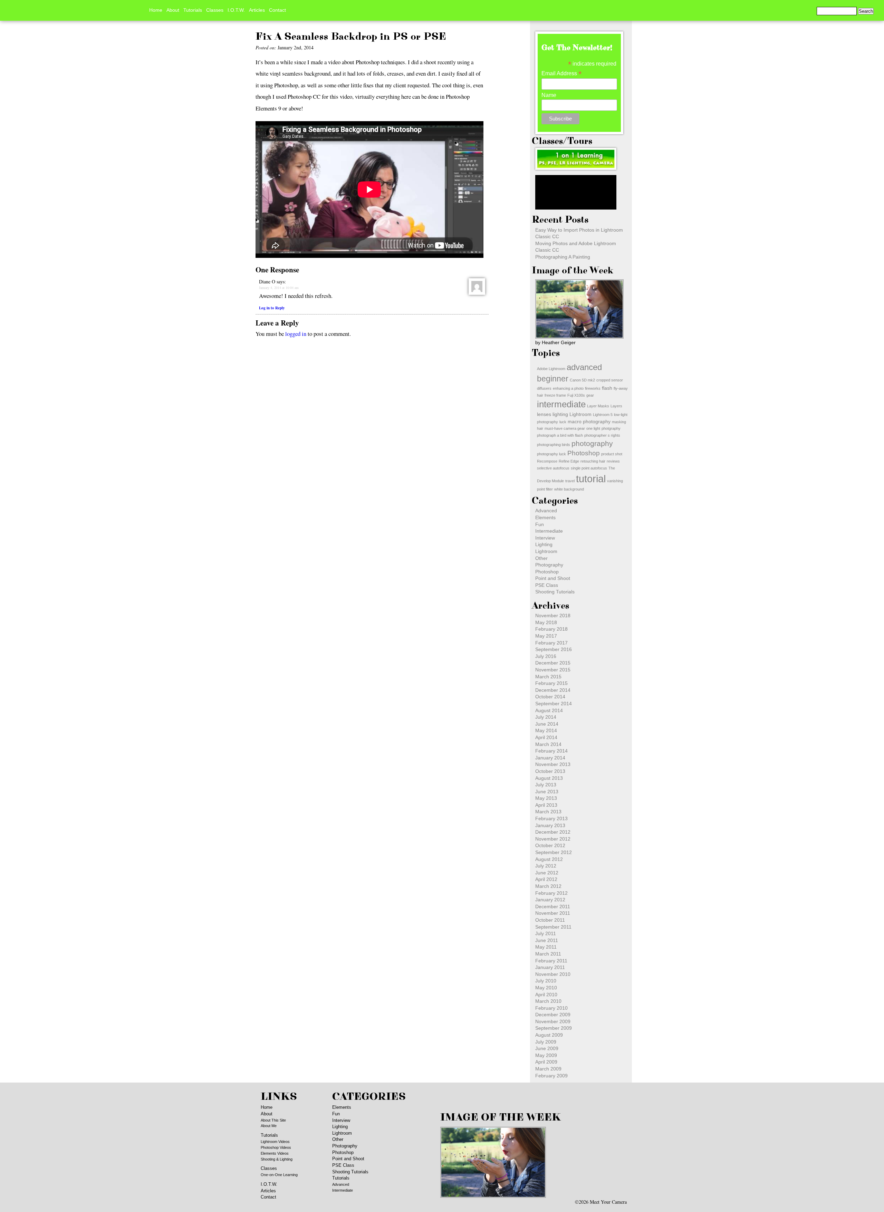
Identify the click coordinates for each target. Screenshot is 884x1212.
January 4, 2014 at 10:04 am (279, 287)
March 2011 (548, 954)
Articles (257, 10)
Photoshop (583, 453)
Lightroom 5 (603, 415)
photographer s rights (602, 435)
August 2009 (549, 1035)
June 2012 (546, 872)
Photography (549, 565)
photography (592, 443)
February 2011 (551, 960)
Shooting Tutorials (555, 591)
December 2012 (552, 832)
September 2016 (553, 649)
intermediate (561, 404)
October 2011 (550, 920)
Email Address (561, 73)
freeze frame (555, 395)
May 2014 (546, 730)
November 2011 (552, 913)
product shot (611, 454)
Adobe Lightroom (551, 369)
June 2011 (546, 940)
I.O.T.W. (236, 10)
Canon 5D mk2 (582, 380)
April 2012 (546, 879)
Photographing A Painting (562, 257)
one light (593, 428)
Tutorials (192, 10)
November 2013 (552, 764)
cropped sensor (609, 380)
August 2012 (549, 859)
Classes (214, 10)
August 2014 (549, 710)
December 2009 (552, 1014)
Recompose (547, 461)
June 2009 (546, 1048)
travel (570, 481)
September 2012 (553, 852)
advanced (584, 367)
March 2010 (548, 1001)
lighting (560, 414)
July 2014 (545, 717)
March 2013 (548, 811)
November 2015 (552, 669)
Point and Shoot (552, 578)
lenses (544, 414)
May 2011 (546, 947)
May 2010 (546, 987)
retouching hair (592, 461)
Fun (539, 524)
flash (607, 388)
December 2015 (552, 663)
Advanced (546, 510)
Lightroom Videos (275, 1142)
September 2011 (553, 927)
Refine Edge (569, 461)
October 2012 (550, 845)
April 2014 (546, 737)
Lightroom (580, 414)
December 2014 (552, 690)
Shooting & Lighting (276, 1159)
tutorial (591, 478)
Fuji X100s (576, 395)
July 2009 (545, 1042)
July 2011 (545, 933)
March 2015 (548, 676)
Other (541, 558)
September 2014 (553, 703)
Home (155, 10)
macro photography (589, 421)
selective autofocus (553, 468)
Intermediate (549, 531)
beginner (552, 378)
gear (590, 395)
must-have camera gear (565, 428)
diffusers (544, 388)
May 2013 (546, 798)
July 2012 (545, 866)
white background (569, 489)
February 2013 (551, 818)
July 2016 (545, 656)
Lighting (543, 544)
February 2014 (551, 751)
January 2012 (550, 899)
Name (548, 95)
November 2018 (552, 615)
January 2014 (550, 757)
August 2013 (549, 778)
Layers (616, 406)
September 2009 (553, 1028)
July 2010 (545, 980)
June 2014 (546, 724)
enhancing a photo (568, 388)
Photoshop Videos (276, 1147)
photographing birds (553, 445)
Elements (545, 517)
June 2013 (546, 791)
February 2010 (551, 1008)
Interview (545, 538)
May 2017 (546, 636)
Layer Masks (598, 406)
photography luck (551, 454)
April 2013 (546, 805)
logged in (295, 334)
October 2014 (550, 696)
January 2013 (550, 825)
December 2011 (552, 906)
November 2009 (552, 1021)
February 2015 (551, 683)
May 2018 (546, 622)
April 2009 (546, 1062)
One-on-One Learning (279, 1175)
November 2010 (552, 974)
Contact (277, 10)
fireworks (592, 388)
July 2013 (545, 784)
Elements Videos (275, 1153)
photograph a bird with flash (560, 435)
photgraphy (611, 428)
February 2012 (551, 893)
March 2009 (548, 1069)
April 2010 (546, 994)
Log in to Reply (272, 308)
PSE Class (546, 585)
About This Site (273, 1120)
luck (562, 422)
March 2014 (548, 744)
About (172, 10)
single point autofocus (589, 468)
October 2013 (550, 771)
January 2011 (550, 967)
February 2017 (551, 643)
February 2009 (551, 1075)
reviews (613, 461)
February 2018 (551, 629)
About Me (269, 1126)
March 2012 (548, 886)
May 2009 (546, 1055)
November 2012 (552, 839)
